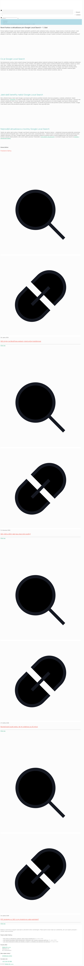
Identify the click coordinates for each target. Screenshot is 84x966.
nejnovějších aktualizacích (47, 137)
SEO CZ (5, 22)
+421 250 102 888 (7, 961)
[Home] (23, 7)
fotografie (12, 99)
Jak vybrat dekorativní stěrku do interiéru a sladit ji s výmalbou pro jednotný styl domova (26, 941)
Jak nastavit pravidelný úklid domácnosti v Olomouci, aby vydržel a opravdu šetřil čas (25, 940)
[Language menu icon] (1, 12)
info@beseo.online (7, 956)
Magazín (5, 21)
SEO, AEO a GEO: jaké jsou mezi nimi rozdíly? (16, 534)
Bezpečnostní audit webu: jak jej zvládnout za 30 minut (19, 727)
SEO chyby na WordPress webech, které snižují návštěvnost (21, 341)
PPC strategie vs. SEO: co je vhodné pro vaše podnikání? (20, 919)
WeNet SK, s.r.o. (6, 947)
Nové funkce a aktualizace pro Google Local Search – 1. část (19, 24)
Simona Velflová (4, 147)
